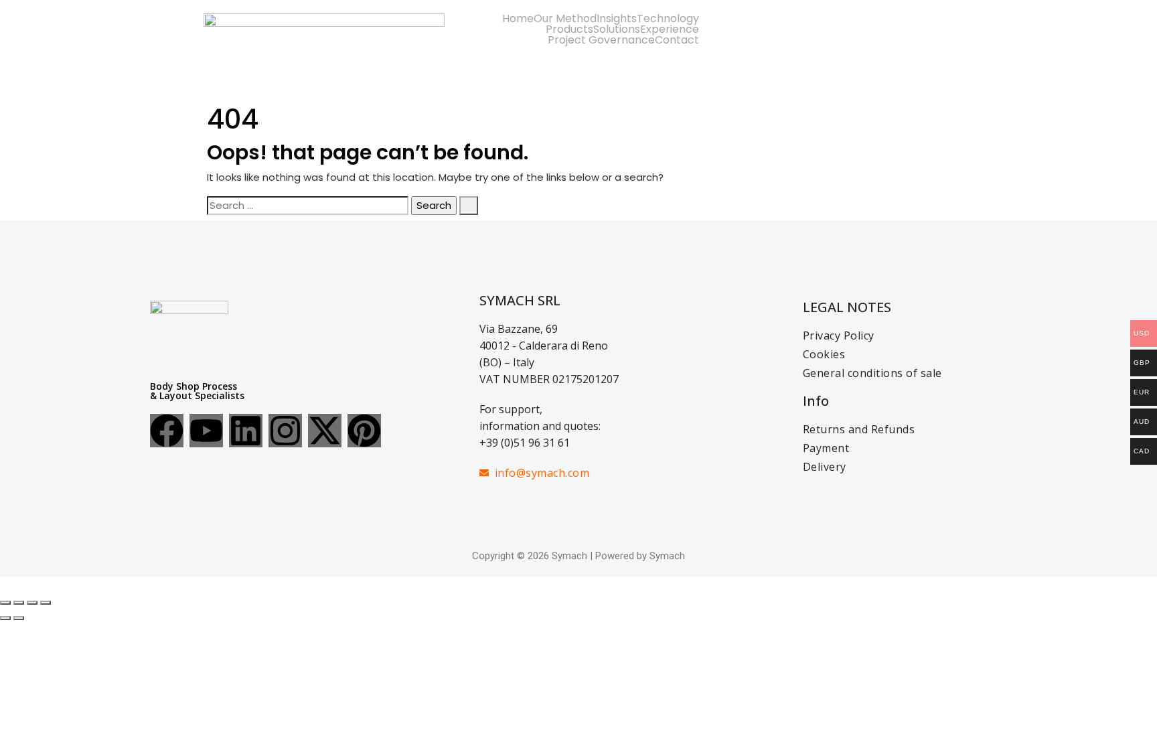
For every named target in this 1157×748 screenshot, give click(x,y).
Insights (617, 18)
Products (569, 29)
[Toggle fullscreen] (18, 603)
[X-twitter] (324, 430)
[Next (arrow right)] (18, 618)
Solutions (616, 29)
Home (518, 18)
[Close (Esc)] (45, 603)
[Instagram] (285, 430)
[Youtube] (206, 430)
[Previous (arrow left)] (5, 618)
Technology (668, 18)
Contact (677, 40)
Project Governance (601, 40)
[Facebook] (166, 430)
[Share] (32, 603)
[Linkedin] (245, 430)
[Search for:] (307, 206)
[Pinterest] (364, 430)
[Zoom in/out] (5, 603)
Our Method (565, 18)
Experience (669, 29)
